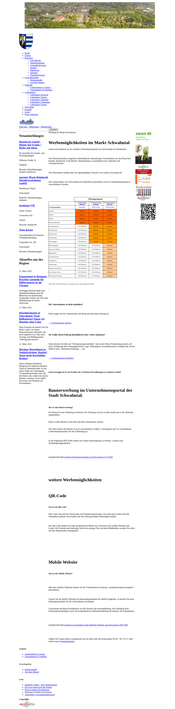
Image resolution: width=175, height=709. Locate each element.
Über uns (23, 127)
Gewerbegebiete (32, 77)
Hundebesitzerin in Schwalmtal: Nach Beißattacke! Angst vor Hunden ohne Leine (32, 317)
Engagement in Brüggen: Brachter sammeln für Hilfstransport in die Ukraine (33, 281)
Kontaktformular (67, 641)
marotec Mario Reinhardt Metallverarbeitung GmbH (33, 180)
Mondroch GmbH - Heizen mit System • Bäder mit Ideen (30, 144)
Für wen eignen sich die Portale (38, 687)
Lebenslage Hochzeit (39, 95)
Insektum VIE (27, 205)
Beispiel (82, 204)
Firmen (28, 55)
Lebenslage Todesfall (39, 100)
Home (27, 53)
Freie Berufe (35, 60)
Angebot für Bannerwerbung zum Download (88, 457)
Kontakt (28, 109)
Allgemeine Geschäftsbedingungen (40, 694)
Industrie (34, 73)
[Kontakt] (27, 708)
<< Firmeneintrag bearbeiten (61, 358)
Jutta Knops (26, 229)
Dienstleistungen (37, 63)
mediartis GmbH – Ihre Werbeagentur (41, 685)
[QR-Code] (149, 219)
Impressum (34, 127)
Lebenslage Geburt (38, 104)
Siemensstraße (36, 80)
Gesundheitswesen (38, 65)
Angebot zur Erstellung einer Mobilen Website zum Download (96, 625)
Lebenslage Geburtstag (40, 102)
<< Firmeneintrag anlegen (60, 323)
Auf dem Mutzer (37, 82)
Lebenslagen (30, 92)
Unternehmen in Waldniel (41, 90)
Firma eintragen (31, 114)
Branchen (29, 58)
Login (27, 112)
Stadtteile (29, 85)
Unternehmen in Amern (40, 87)
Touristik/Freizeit (37, 75)
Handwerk (34, 70)
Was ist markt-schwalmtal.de (37, 690)
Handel (33, 68)
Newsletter (29, 107)
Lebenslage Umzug (38, 97)
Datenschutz (46, 127)
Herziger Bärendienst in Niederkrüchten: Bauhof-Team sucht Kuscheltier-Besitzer (33, 354)
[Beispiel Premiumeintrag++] (49, 288)
